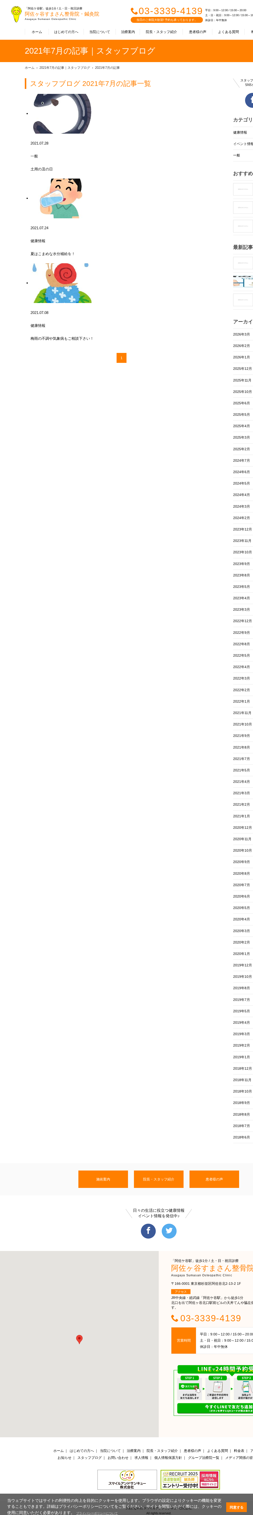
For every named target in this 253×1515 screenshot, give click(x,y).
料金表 (239, 1451)
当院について (99, 32)
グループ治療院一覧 (203, 1458)
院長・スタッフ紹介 (161, 32)
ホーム (37, 32)
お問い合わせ (118, 1458)
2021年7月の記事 (107, 68)
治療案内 (128, 32)
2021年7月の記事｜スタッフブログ (64, 68)
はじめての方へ (66, 32)
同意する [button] (237, 1507)
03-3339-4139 (171, 11)
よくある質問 (228, 32)
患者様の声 (197, 32)
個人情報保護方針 (168, 1458)
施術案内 (103, 1179)
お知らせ (64, 1458)
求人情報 (141, 1458)
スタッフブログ (89, 1458)
